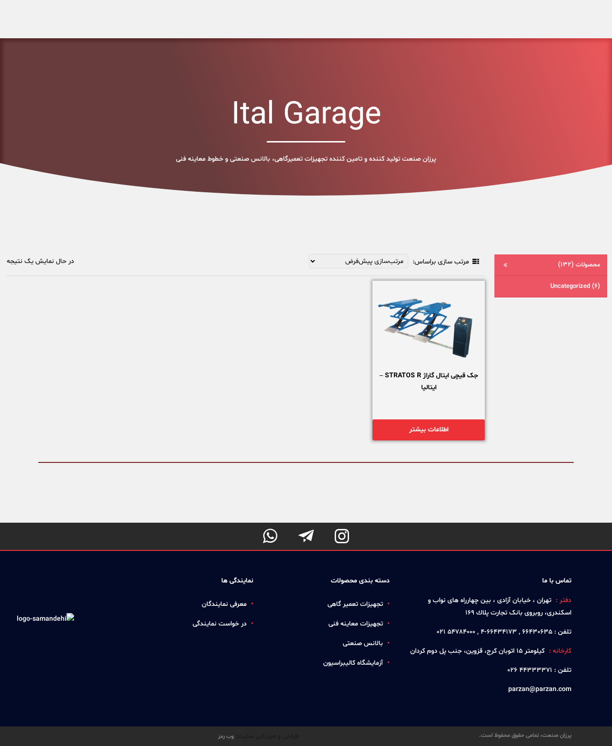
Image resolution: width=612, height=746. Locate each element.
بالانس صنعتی (363, 643)
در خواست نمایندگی (220, 623)
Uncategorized (575, 286)
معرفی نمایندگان (224, 604)
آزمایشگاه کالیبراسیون (353, 663)
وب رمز (226, 736)
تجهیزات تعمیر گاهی (355, 604)
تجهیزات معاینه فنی (355, 623)
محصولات (579, 264)
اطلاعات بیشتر (428, 429)
